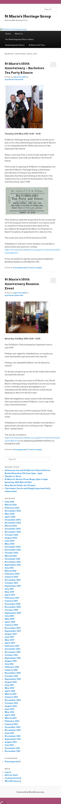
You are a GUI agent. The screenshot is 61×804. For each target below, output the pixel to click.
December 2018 (12, 604)
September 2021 (13, 565)
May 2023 (9, 544)
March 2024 (11, 526)
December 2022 (13, 547)
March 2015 (10, 694)
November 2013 (13, 730)
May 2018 (9, 619)
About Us (19, 34)
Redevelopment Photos (15, 45)
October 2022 (11, 553)
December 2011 (12, 748)
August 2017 (11, 634)
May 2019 (9, 592)
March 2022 (11, 556)
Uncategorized (20, 267)
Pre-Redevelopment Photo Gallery (19, 39)
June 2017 (9, 637)
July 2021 (9, 568)
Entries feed (11, 775)
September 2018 (13, 613)
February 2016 (12, 667)
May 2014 (9, 712)
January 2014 (11, 724)
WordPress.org (13, 781)
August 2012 (11, 742)
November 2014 (13, 700)
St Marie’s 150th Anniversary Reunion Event (22, 284)
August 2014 (11, 706)
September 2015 (13, 679)
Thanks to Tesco (13, 476)
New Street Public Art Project (20, 485)
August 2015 (11, 682)
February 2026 (12, 508)
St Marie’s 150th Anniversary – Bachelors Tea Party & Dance (24, 68)
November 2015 (13, 673)
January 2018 (11, 625)
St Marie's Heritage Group (28, 16)
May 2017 (9, 640)
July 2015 (9, 685)
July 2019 (9, 589)
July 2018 (9, 616)
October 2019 (11, 583)
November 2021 (13, 562)
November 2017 (13, 628)
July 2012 (9, 745)
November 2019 (13, 580)
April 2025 (10, 517)
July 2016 (9, 664)
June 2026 (9, 502)
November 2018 (13, 607)
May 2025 (9, 514)
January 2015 (11, 697)
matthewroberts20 (14, 79)
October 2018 (11, 610)
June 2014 (9, 709)
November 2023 (13, 532)
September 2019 (13, 586)
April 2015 (10, 691)
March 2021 (10, 571)
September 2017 (13, 631)
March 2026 (11, 505)
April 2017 (10, 643)
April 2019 (10, 595)
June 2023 (9, 541)
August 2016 (11, 661)
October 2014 (11, 703)
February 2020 (12, 574)
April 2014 (10, 715)
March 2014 (11, 718)
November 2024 (13, 523)
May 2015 (9, 688)
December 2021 (12, 559)
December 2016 (12, 649)
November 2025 (13, 511)
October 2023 (11, 535)
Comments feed (13, 778)
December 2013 (12, 727)
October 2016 (11, 655)
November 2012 (13, 736)
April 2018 (10, 622)
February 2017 (12, 646)
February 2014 (12, 721)
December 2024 (13, 520)
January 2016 (11, 670)
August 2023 (11, 538)
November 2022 (13, 550)
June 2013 (9, 733)
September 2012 (13, 739)
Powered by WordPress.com (30, 792)
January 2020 (11, 577)
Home (8, 34)
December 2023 (13, 529)
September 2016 (13, 658)
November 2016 (12, 652)
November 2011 (12, 751)
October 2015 (11, 676)
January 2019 (11, 601)
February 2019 (12, 598)
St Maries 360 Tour (37, 45)
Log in (8, 772)
